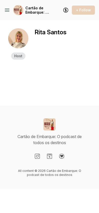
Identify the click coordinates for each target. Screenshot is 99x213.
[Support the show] (66, 10)
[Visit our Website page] (49, 156)
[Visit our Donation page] (61, 156)
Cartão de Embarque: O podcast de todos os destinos (36, 10)
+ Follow (83, 10)
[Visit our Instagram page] (37, 156)
